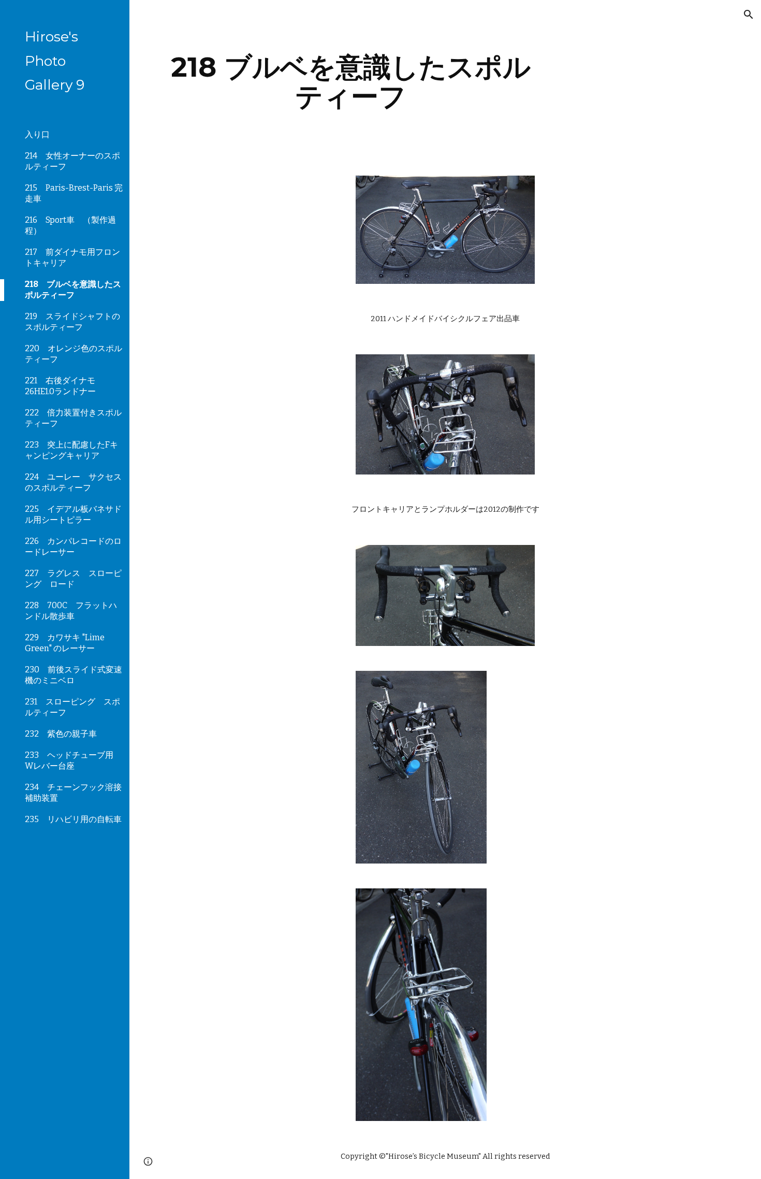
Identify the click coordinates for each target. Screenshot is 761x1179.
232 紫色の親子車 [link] (61, 734)
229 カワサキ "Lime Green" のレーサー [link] (65, 642)
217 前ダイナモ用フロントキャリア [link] (72, 257)
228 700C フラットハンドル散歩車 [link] (71, 610)
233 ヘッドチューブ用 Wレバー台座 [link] (73, 760)
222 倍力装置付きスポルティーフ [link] (73, 418)
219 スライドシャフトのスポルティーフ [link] (72, 321)
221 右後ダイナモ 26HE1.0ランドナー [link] (60, 386)
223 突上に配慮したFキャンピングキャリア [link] (71, 450)
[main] (351, 81)
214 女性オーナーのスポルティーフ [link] (72, 161)
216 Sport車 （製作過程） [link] (70, 225)
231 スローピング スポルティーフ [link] (72, 707)
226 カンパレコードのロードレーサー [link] (73, 546)
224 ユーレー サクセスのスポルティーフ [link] (73, 482)
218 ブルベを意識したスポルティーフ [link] (73, 289)
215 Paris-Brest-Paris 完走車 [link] (74, 193)
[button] (748, 14)
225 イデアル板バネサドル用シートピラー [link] (73, 514)
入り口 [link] (37, 134)
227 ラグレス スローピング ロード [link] (73, 578)
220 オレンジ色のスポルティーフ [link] (73, 353)
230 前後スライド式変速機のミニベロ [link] (73, 675)
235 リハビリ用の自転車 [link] (73, 819)
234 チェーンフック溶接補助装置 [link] (73, 792)
